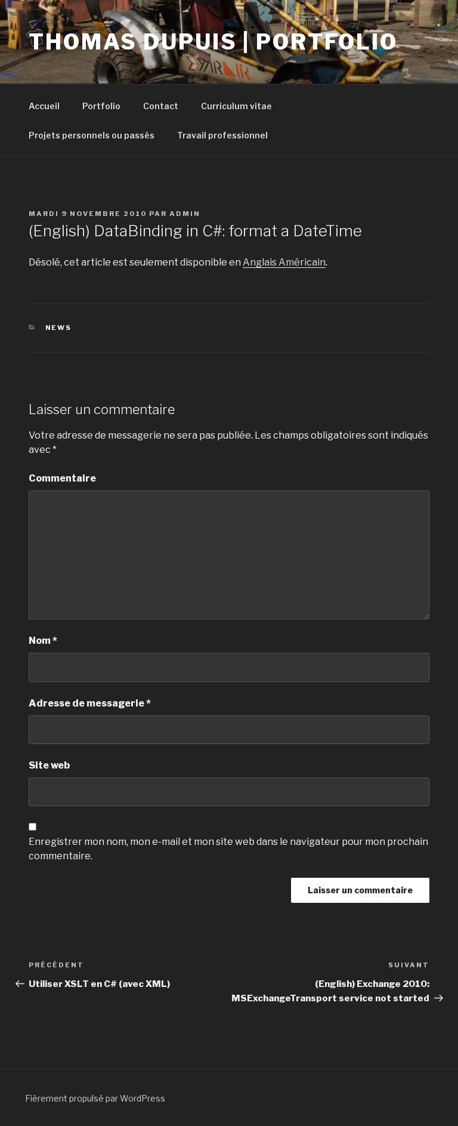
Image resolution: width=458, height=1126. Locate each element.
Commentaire (62, 478)
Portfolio (101, 106)
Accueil (44, 106)
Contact (160, 106)
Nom (43, 640)
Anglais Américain (284, 262)
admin (184, 213)
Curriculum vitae (236, 106)
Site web (49, 765)
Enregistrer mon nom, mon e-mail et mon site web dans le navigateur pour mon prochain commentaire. (228, 849)
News (58, 327)
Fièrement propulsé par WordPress (95, 1098)
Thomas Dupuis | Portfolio (213, 42)
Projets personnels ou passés (91, 135)
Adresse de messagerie (90, 703)
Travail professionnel (222, 135)
